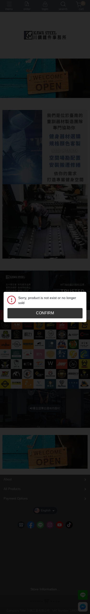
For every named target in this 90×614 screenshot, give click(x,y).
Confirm (45, 313)
